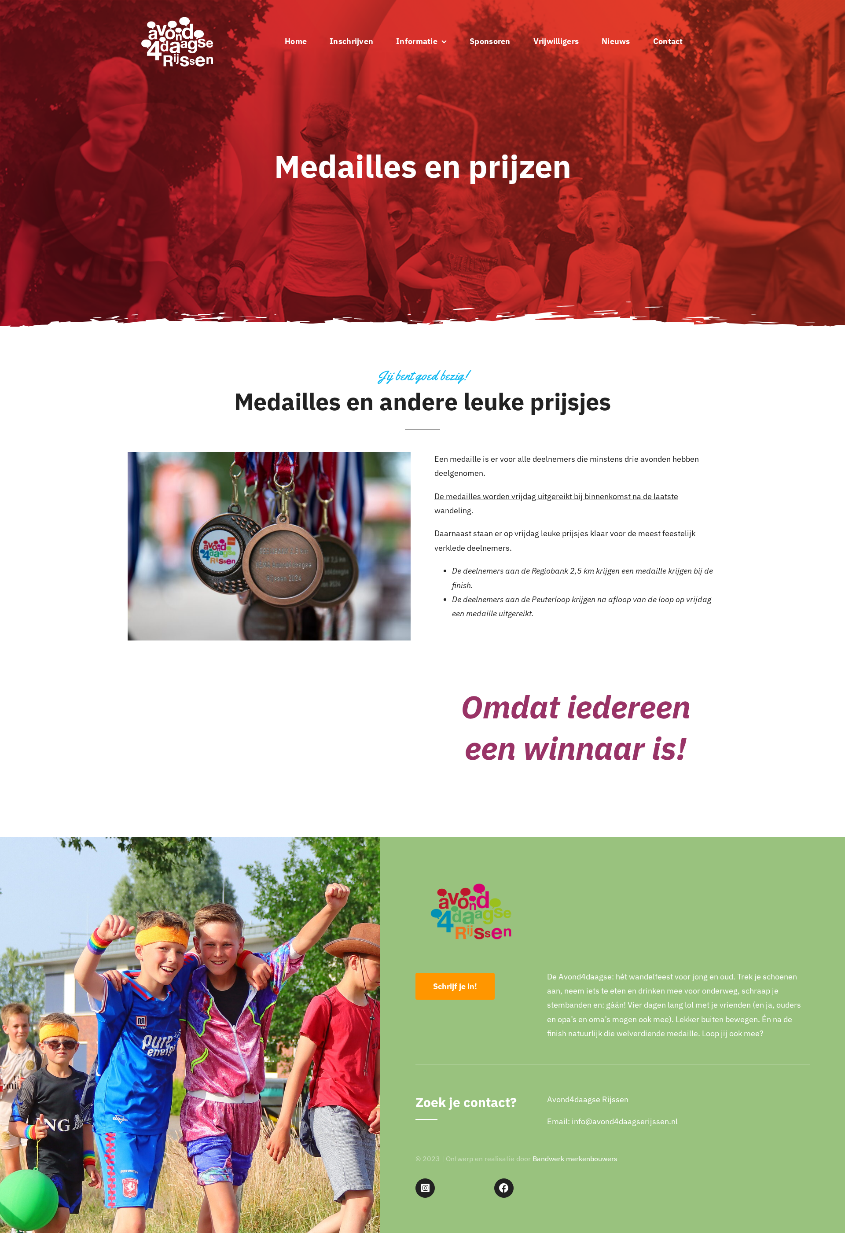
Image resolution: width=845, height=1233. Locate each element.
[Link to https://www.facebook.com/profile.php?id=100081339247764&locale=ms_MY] (504, 1188)
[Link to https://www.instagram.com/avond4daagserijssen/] (425, 1188)
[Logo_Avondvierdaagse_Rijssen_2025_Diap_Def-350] (177, 10)
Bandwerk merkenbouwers (575, 1158)
